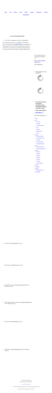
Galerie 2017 (38, 159)
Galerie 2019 (38, 155)
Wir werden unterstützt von (40, 169)
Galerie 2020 (38, 153)
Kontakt (32, 12)
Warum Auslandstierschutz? (40, 146)
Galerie (26, 12)
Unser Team (38, 121)
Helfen (15, 12)
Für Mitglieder (26, 14)
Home (5, 12)
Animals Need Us (18, 44)
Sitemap (38, 132)
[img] (26, 24)
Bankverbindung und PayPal (40, 137)
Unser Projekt (38, 123)
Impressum (38, 129)
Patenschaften (38, 139)
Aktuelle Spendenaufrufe (40, 136)
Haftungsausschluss (39, 131)
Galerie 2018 (38, 157)
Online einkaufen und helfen (40, 143)
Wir (10, 12)
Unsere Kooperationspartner (40, 125)
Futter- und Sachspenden (40, 141)
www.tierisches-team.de (26, 384)
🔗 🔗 (39, 112)
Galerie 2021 (38, 151)
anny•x (19, 42)
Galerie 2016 (38, 161)
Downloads (38, 12)
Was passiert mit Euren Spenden (41, 148)
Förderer (46, 12)
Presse (37, 127)
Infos (21, 12)
